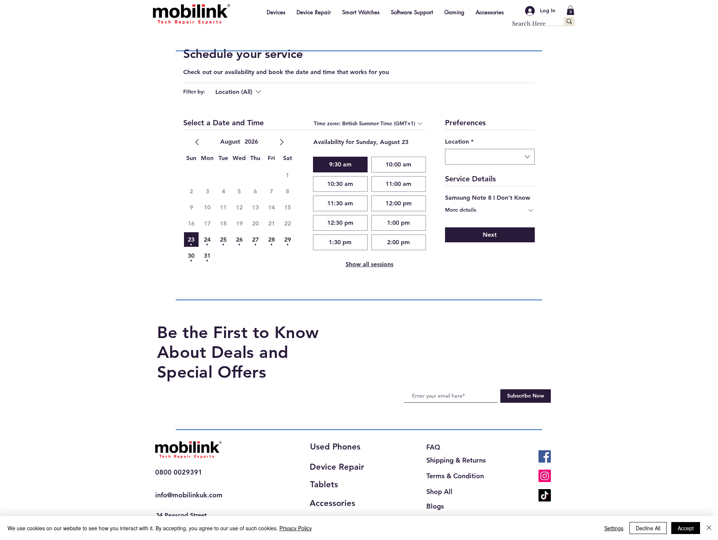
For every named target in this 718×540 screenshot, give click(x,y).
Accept (686, 528)
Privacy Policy (295, 528)
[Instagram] (544, 476)
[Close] (709, 528)
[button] (570, 10)
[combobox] (490, 157)
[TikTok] (544, 495)
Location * (459, 141)
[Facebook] (544, 456)
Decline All (648, 528)
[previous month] (197, 142)
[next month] (281, 142)
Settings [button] (613, 528)
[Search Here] (569, 21)
